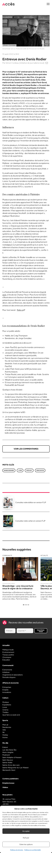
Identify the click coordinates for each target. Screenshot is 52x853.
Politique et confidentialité (32, 850)
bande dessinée (9, 470)
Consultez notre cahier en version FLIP (30, 521)
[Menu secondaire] (48, 4)
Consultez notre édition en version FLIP (30, 502)
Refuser (26, 838)
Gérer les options (26, 844)
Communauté (7, 555)
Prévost (29, 470)
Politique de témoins (16, 850)
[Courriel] (46, 63)
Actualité (44, 555)
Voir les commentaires (26, 449)
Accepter (26, 831)
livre (20, 470)
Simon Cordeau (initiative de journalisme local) (25, 63)
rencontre (40, 470)
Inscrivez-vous (41, 631)
